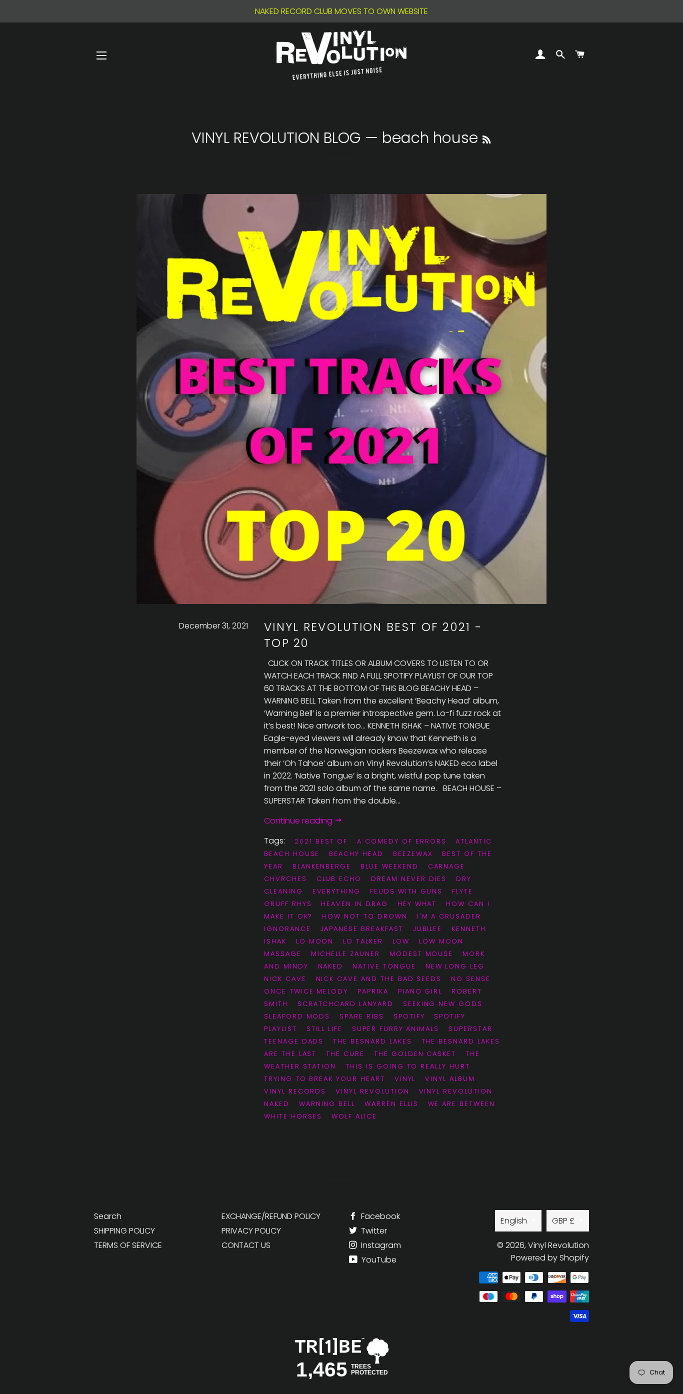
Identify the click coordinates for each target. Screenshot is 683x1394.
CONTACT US (246, 1245)
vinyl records (295, 1091)
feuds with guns (406, 891)
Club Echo (339, 879)
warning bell (327, 1103)
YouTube (378, 1260)
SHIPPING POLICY (124, 1230)
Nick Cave (285, 979)
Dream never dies (408, 879)
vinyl (405, 1079)
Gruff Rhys (288, 903)
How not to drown (364, 916)
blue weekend (389, 866)
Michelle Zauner (345, 953)
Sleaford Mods (297, 1016)
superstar (470, 1029)
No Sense (470, 979)
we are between (461, 1103)
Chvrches (285, 879)
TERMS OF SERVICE (128, 1245)
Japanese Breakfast (362, 929)
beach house (292, 853)
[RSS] (486, 140)
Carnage (447, 866)
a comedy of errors (401, 841)
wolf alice (354, 1116)
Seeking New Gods (442, 1003)
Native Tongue (384, 966)
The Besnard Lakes (372, 1041)
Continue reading (299, 820)
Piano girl (420, 991)
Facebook (379, 1216)
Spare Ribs (362, 1016)
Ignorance (287, 929)
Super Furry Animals (395, 1029)
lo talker (363, 941)
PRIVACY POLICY (251, 1230)
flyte (462, 891)
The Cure (345, 1053)
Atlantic (474, 841)
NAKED (331, 966)
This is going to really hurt (408, 1066)
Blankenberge (321, 866)
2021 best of (321, 841)
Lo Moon (315, 941)
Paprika (373, 991)
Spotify (409, 1016)
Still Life (324, 1029)
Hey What (417, 903)
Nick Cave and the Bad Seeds (379, 979)
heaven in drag (354, 903)
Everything (336, 891)
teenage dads (294, 1041)
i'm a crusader (449, 916)
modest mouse (421, 953)
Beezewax (413, 853)
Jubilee (427, 929)
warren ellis (391, 1103)
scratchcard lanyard (346, 1003)
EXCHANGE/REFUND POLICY (271, 1216)
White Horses (293, 1116)
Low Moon (441, 941)
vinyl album (449, 1079)
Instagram (380, 1245)
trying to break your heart (324, 1079)
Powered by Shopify (550, 1258)
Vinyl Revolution (372, 1091)
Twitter (373, 1230)
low (401, 941)
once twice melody (306, 991)
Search (108, 1216)
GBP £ (563, 1220)
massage (283, 953)
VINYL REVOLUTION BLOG (276, 137)
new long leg (455, 966)
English (513, 1220)
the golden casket (415, 1053)
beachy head (356, 853)
